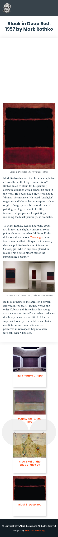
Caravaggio (36, 237)
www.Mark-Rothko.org (35, 530)
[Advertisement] (29, 72)
